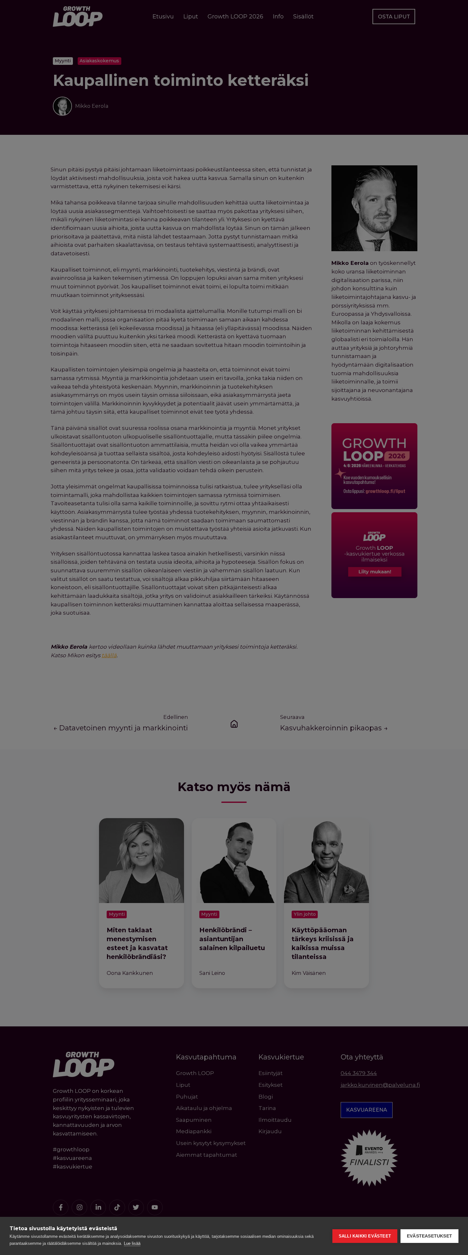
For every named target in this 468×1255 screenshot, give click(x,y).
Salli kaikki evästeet (365, 1236)
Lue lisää (132, 1243)
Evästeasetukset (429, 1236)
